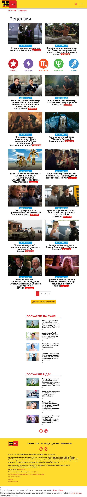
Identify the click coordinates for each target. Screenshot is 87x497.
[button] (75, 4)
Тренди (47, 444)
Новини (31, 444)
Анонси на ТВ (25, 46)
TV (42, 444)
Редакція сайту (13, 481)
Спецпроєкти (66, 444)
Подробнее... (59, 490)
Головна (12, 10)
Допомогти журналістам (43, 301)
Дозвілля (55, 444)
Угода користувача (14, 477)
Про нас (10, 479)
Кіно (37, 444)
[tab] (41, 431)
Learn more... (76, 493)
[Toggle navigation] (82, 4)
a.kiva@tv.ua (34, 472)
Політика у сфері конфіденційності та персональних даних (26, 474)
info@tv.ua (21, 469)
